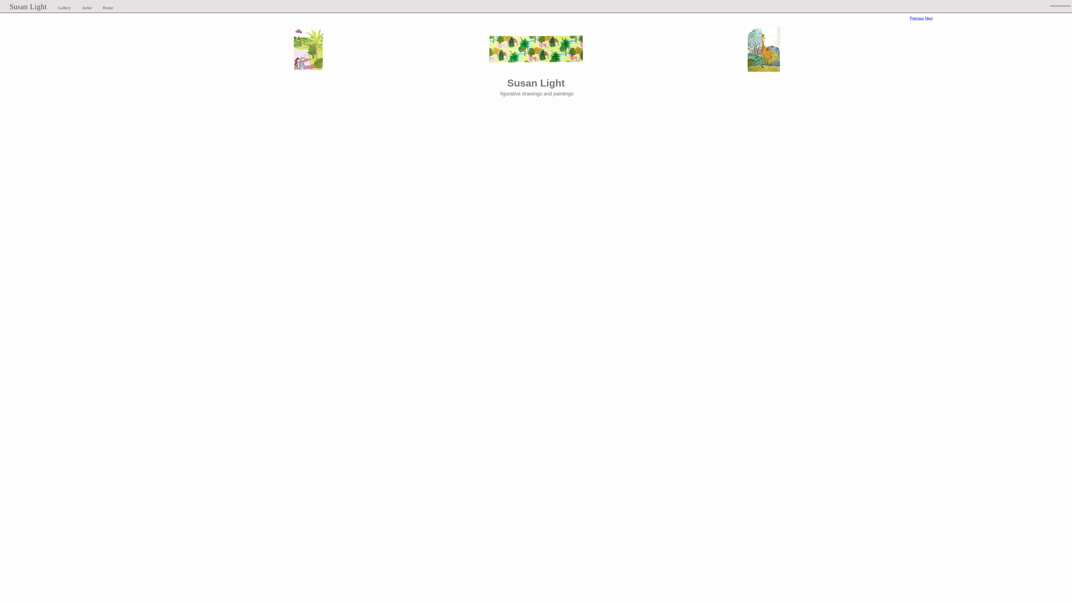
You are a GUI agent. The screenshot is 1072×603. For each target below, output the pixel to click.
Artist (87, 8)
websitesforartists (1060, 5)
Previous (917, 18)
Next (929, 18)
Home (108, 8)
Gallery (64, 8)
